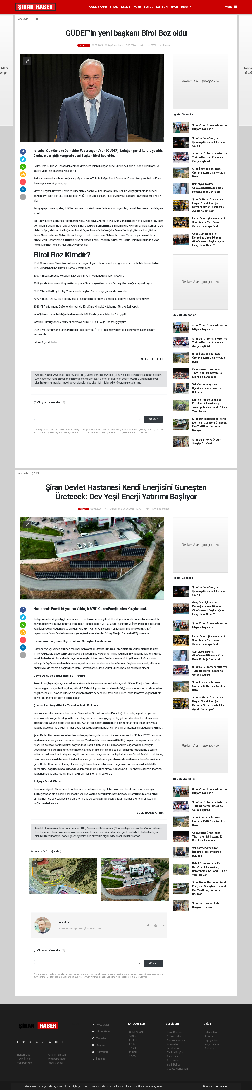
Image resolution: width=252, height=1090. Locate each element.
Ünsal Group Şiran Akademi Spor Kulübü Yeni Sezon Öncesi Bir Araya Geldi (208, 222)
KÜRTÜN (162, 6)
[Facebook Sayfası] (19, 1041)
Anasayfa (23, 18)
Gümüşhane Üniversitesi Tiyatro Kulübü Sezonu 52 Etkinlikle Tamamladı (207, 373)
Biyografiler (211, 1040)
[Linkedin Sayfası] (44, 1041)
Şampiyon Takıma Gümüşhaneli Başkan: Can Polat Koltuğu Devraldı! (207, 188)
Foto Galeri (103, 1024)
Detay (208, 1086)
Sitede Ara (211, 1032)
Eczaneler (172, 1044)
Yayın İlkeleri (24, 1058)
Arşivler (101, 1045)
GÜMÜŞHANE (98, 6)
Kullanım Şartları (57, 1054)
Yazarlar (101, 1038)
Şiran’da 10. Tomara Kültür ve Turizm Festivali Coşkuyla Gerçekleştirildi (209, 157)
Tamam (222, 1086)
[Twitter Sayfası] (25, 1041)
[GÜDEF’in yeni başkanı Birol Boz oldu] (92, 97)
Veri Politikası (24, 1062)
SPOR (174, 6)
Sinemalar (173, 1056)
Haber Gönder (55, 1062)
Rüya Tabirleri (212, 1044)
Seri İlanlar (173, 1060)
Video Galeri (103, 1031)
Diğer (185, 6)
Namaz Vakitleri (176, 1040)
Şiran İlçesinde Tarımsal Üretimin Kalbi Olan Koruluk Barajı (208, 172)
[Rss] (51, 1041)
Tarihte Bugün (175, 1052)
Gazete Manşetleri (177, 1068)
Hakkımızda (23, 1054)
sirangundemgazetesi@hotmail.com (80, 928)
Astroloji (209, 1048)
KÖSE (137, 6)
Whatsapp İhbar (56, 1058)
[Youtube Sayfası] (38, 1041)
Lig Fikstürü (173, 1048)
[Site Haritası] (58, 1041)
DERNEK (36, 18)
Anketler (209, 1036)
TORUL (148, 6)
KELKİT (126, 6)
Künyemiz (102, 1051)
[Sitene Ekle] (64, 1041)
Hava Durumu (174, 1032)
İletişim (100, 1058)
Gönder (153, 419)
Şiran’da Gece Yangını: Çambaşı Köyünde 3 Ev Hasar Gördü (209, 142)
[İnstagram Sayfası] (31, 1041)
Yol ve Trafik (174, 1036)
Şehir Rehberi (174, 1064)
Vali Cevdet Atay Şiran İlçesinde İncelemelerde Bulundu (206, 388)
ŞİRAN (114, 6)
